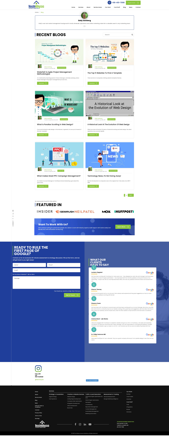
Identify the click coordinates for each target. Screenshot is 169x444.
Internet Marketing (62, 67)
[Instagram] (13, 216)
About (88, 7)
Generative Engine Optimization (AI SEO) (93, 397)
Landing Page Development (74, 399)
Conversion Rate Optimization (74, 401)
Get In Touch (70, 295)
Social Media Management (92, 411)
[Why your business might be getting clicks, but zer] (102, 372)
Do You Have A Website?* (20, 274)
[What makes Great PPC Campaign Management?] (59, 155)
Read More (41, 83)
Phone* (51, 265)
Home (73, 7)
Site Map (37, 418)
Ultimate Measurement (109, 396)
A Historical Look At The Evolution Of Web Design (109, 124)
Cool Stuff (117, 7)
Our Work (108, 7)
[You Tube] (13, 211)
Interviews (128, 411)
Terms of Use (38, 415)
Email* (16, 270)
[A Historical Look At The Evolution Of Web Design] (109, 103)
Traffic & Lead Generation (93, 394)
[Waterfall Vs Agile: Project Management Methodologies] (59, 52)
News (130, 7)
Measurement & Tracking (111, 394)
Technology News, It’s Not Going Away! (104, 176)
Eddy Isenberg (48, 67)
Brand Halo (70, 408)
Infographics (129, 407)
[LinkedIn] (13, 213)
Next (130, 195)
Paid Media (88, 402)
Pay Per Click (61, 170)
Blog (124, 7)
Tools (127, 404)
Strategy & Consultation (56, 394)
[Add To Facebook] (13, 218)
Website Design (64, 119)
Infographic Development (73, 403)
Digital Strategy (53, 396)
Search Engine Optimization (92, 400)
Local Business (88, 404)
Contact (138, 7)
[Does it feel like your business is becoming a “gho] (81, 372)
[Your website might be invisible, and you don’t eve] (60, 372)
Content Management (91, 409)
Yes (30, 274)
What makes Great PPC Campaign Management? (59, 176)
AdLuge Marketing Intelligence (111, 399)
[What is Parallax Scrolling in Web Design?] (59, 103)
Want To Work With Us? (53, 224)
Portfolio (128, 394)
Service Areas (98, 7)
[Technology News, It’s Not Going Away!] (109, 155)
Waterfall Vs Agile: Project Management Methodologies (54, 73)
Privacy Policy (38, 412)
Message (16, 278)
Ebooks (128, 409)
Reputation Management (91, 406)
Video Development (72, 405)
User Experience (53, 399)
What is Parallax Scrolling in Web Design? (55, 124)
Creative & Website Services (75, 394)
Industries (128, 399)
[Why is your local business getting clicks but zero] (123, 372)
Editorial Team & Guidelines (39, 406)
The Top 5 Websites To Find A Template (105, 73)
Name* (16, 265)
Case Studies (129, 396)
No (34, 274)
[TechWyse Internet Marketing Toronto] (36, 5)
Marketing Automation (90, 413)
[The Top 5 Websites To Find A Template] (109, 52)
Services (80, 7)
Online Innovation (113, 170)
